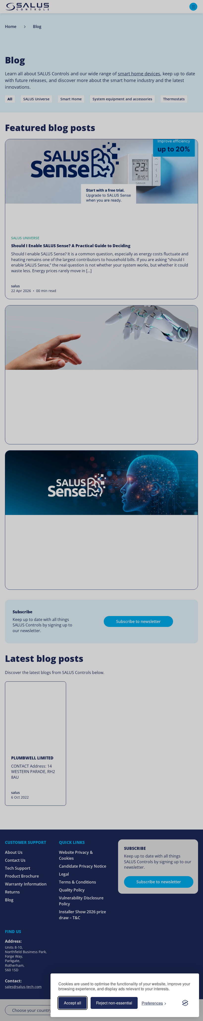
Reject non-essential (114, 1003)
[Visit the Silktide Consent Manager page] (185, 1003)
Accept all (72, 1003)
